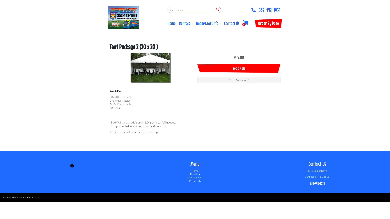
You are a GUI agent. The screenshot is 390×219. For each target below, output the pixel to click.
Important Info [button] (207, 23)
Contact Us (231, 23)
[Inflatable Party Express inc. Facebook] (72, 166)
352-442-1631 (269, 9)
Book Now (239, 68)
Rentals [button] (185, 23)
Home (172, 23)
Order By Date (268, 23)
